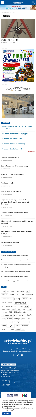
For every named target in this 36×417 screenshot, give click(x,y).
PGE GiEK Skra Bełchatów (17, 312)
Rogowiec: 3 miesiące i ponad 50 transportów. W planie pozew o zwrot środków (15, 202)
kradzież (21, 306)
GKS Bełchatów (27, 295)
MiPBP (24, 309)
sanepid (4, 322)
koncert (4, 303)
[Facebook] (14, 355)
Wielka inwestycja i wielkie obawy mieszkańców (15, 255)
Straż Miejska (17, 322)
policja (17, 318)
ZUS (23, 329)
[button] (33, 3)
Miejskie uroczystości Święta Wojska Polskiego (16, 276)
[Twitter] (18, 355)
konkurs (10, 303)
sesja (10, 322)
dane (12, 295)
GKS (17, 294)
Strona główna (4, 12)
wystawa (12, 329)
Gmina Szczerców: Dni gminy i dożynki (15, 166)
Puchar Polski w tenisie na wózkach (14, 213)
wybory (18, 325)
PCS (29, 309)
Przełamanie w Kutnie (9, 183)
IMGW (25, 299)
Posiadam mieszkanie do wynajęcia (15, 134)
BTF (27, 291)
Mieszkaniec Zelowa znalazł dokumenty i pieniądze (16, 233)
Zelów (18, 329)
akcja (13, 291)
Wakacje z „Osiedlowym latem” (12, 174)
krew (26, 306)
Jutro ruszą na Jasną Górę (11, 191)
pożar (29, 318)
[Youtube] (22, 355)
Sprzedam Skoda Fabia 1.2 (12, 149)
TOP (11, 325)
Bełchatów (20, 291)
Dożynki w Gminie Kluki (10, 157)
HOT (17, 298)
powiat (23, 318)
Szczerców (26, 322)
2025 (3, 291)
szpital (4, 325)
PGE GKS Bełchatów (7, 315)
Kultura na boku (6, 309)
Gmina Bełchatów (7, 299)
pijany (3, 318)
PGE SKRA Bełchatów (23, 315)
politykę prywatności (25, 404)
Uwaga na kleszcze (9, 40)
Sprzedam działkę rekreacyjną (13, 144)
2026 (8, 291)
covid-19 (4, 294)
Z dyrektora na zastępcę (10, 242)
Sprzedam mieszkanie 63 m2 (13, 139)
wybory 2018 (25, 325)
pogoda (9, 318)
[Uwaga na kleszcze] (18, 28)
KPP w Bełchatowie (9, 306)
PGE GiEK (4, 312)
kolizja (30, 298)
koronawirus (20, 303)
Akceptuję (6, 413)
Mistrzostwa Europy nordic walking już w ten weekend (17, 222)
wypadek (5, 329)
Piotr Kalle (4, 42)
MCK (13, 309)
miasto (18, 309)
